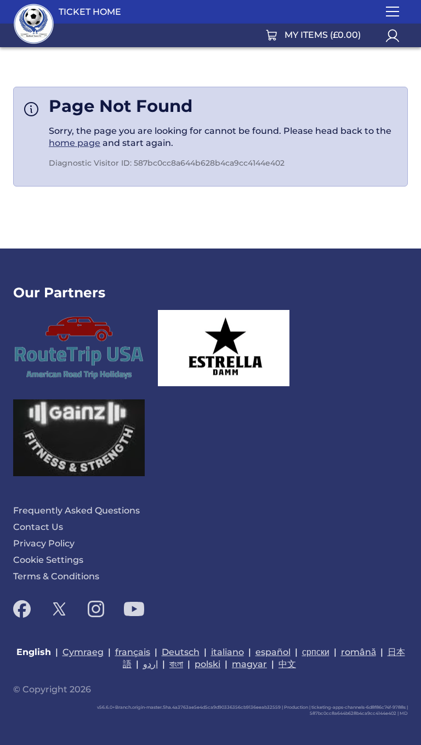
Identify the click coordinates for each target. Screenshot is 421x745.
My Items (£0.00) (323, 35)
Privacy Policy (44, 543)
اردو (150, 664)
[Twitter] (59, 609)
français (132, 652)
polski (207, 664)
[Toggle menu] (392, 12)
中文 (287, 664)
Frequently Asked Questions (76, 510)
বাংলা (176, 664)
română (358, 652)
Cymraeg (83, 652)
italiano (227, 652)
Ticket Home (90, 12)
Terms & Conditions (56, 576)
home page (74, 143)
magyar (249, 664)
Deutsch (181, 652)
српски (315, 652)
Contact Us (38, 527)
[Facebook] (22, 609)
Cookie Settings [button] (48, 560)
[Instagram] (96, 609)
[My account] (392, 36)
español (273, 652)
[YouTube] (134, 609)
